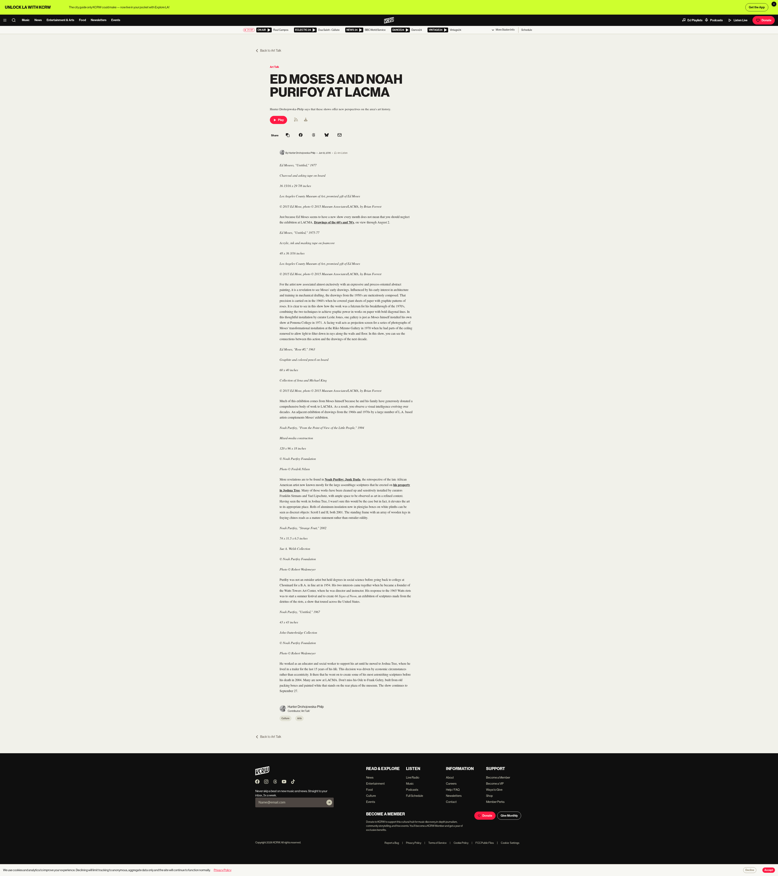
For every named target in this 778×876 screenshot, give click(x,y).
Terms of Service (435, 842)
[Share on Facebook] (301, 135)
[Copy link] (288, 135)
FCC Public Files (483, 842)
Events (115, 20)
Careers (451, 783)
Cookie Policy (459, 842)
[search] (15, 20)
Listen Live (740, 20)
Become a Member (498, 777)
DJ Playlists (694, 20)
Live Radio (412, 777)
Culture (285, 718)
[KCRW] (262, 774)
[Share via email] (340, 135)
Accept (768, 870)
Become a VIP (495, 783)
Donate (766, 20)
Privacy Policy (411, 842)
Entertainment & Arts (60, 20)
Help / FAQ (453, 789)
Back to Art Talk (270, 50)
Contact (451, 801)
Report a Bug (392, 842)
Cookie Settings (510, 842)
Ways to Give (494, 789)
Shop (489, 795)
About (450, 777)
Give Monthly (509, 815)
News (38, 20)
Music (26, 20)
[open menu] (6, 20)
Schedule (526, 29)
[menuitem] (305, 120)
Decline (749, 870)
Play (281, 120)
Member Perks (495, 801)
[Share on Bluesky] (327, 135)
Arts (299, 718)
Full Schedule (414, 795)
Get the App (757, 7)
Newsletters (98, 20)
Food (82, 20)
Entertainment (375, 783)
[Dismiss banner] (774, 4)
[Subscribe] (329, 802)
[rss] (296, 121)
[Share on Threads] (314, 135)
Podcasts (716, 20)
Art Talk (274, 66)
